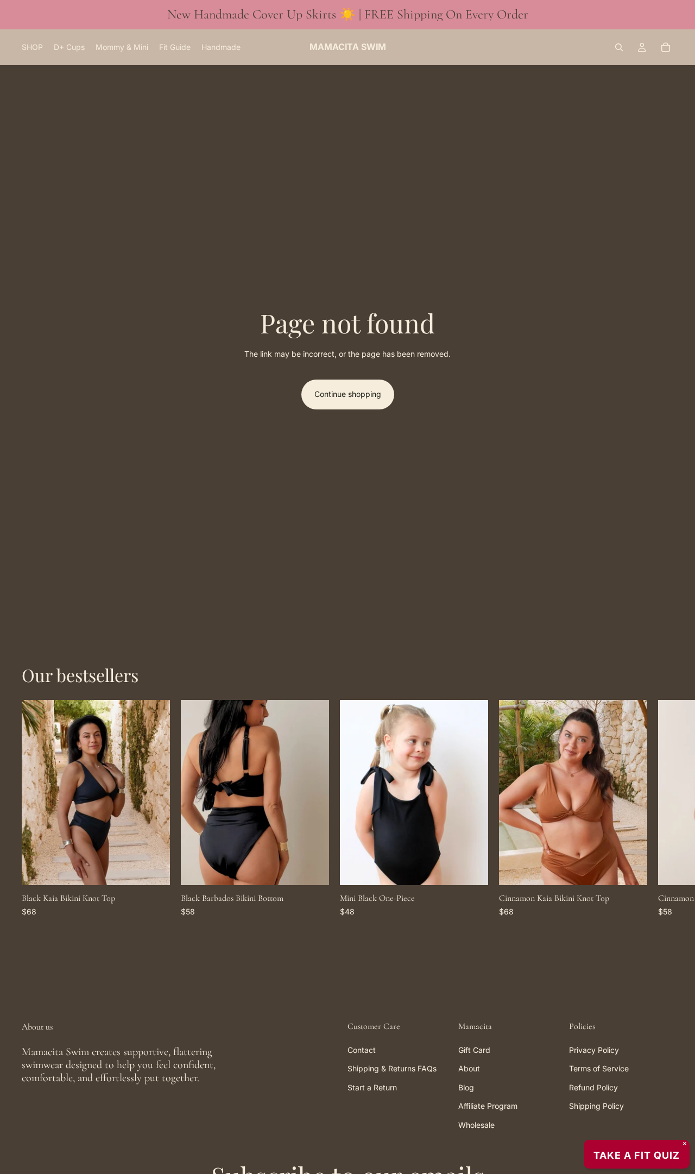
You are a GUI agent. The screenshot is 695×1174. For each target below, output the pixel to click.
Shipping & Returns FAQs (392, 1069)
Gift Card (474, 1050)
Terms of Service (599, 1069)
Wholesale (476, 1124)
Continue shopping (347, 394)
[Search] (619, 47)
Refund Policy (593, 1087)
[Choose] (153, 868)
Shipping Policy (596, 1106)
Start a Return (372, 1087)
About (469, 1069)
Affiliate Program (487, 1106)
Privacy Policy (594, 1050)
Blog (466, 1087)
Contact (362, 1050)
